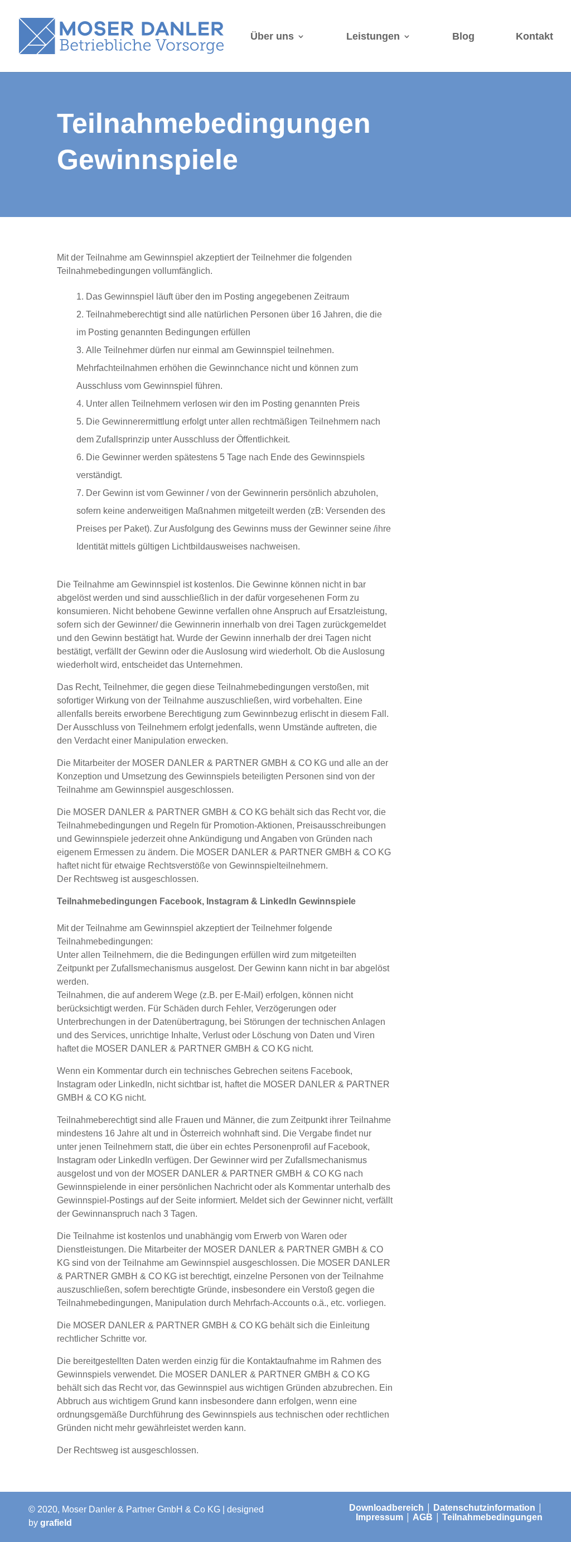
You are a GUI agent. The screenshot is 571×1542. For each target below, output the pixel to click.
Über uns (272, 36)
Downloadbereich (386, 1507)
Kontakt (534, 36)
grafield (56, 1522)
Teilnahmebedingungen (492, 1517)
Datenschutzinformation (484, 1507)
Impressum (379, 1517)
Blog (463, 36)
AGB (423, 1517)
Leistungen (373, 36)
